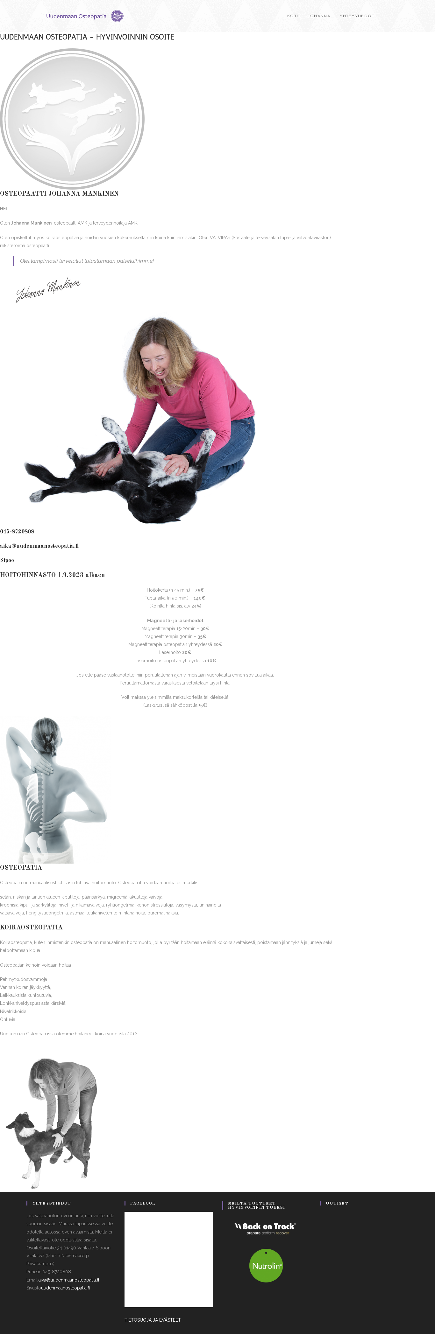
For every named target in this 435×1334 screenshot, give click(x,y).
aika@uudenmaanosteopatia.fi (39, 546)
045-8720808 (17, 532)
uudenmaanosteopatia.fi (65, 1287)
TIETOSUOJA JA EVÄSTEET (153, 1320)
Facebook (143, 1203)
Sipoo (7, 560)
